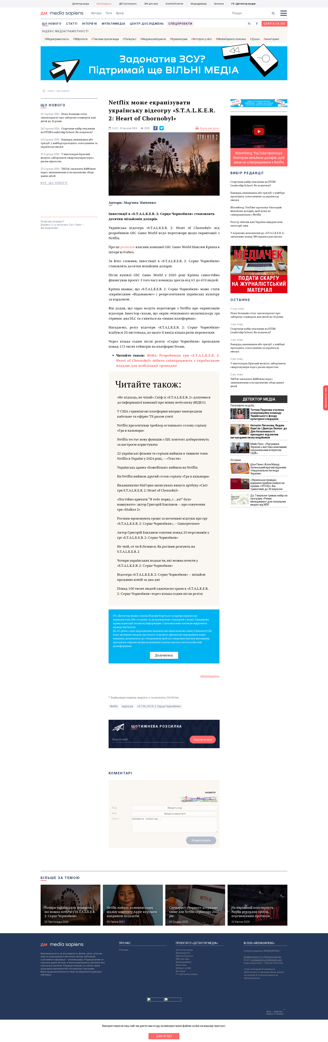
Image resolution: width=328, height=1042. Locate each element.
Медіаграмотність (57, 39)
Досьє (256, 39)
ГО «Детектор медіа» (243, 3)
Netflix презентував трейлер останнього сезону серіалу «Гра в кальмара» (162, 428)
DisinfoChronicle (174, 3)
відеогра (127, 706)
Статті (71, 23)
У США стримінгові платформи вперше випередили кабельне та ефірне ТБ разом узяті (159, 414)
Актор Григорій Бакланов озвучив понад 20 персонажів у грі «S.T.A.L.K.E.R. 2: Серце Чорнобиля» (163, 535)
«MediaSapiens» (210, 676)
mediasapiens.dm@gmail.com (266, 960)
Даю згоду (164, 1036)
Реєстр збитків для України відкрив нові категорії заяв (256, 223)
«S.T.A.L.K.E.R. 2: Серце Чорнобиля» (159, 706)
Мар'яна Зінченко (140, 202)
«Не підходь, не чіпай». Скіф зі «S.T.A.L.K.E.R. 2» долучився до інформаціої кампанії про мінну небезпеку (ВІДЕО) (164, 400)
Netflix (114, 706)
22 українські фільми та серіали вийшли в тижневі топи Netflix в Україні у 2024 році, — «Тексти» (162, 456)
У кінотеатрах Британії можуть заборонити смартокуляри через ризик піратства (67, 157)
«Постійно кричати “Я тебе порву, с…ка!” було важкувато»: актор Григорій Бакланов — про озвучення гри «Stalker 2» (161, 504)
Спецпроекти (180, 23)
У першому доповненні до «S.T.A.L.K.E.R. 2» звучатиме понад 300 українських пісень (257, 234)
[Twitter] (161, 128)
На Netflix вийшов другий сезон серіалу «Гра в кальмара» (163, 476)
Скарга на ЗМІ (274, 23)
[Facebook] (155, 128)
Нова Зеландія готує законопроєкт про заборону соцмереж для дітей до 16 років (68, 117)
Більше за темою (60, 878)
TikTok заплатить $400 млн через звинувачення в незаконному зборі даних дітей (68, 172)
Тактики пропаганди (106, 39)
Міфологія (81, 39)
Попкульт (130, 39)
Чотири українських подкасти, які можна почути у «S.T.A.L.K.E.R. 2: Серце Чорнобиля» (157, 563)
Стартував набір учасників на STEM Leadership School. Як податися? (68, 130)
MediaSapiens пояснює (232, 39)
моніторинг (272, 39)
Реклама (123, 950)
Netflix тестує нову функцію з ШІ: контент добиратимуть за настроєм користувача (163, 442)
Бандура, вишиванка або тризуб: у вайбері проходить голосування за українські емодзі (69, 143)
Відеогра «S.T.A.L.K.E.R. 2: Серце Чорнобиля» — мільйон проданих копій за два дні (161, 577)
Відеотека (181, 965)
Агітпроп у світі (202, 39)
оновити (210, 792)
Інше (51, 90)
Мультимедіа (113, 23)
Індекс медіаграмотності (65, 31)
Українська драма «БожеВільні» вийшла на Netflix (157, 467)
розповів (128, 247)
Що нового (52, 23)
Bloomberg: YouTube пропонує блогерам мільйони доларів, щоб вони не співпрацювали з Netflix (256, 210)
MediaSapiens (104, 3)
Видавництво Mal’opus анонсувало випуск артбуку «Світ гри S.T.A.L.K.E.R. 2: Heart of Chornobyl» (162, 487)
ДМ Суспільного (127, 3)
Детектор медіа (80, 3)
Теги (109, 13)
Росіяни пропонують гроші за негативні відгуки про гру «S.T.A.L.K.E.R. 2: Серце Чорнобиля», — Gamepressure (162, 521)
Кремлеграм (179, 39)
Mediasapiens (183, 953)
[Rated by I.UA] (155, 1000)
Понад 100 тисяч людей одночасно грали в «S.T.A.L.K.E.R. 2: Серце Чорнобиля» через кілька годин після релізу (162, 591)
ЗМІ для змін (151, 3)
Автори (96, 13)
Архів (120, 13)
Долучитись (164, 655)
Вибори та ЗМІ (183, 968)
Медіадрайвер (199, 3)
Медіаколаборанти (154, 39)
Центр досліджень (147, 23)
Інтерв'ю (89, 23)
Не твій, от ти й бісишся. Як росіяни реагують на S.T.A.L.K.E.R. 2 (156, 549)
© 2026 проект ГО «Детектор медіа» (262, 957)
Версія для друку (210, 128)
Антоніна (219, 3)
